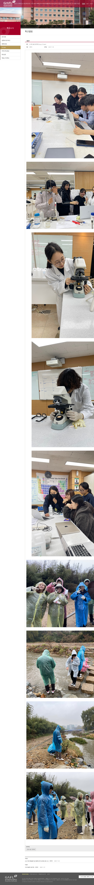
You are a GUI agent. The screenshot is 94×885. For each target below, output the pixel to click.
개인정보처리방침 (25, 874)
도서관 (78, 3)
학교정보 (51, 3)
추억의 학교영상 (5, 51)
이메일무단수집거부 (42, 874)
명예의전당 (4, 44)
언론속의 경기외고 (6, 40)
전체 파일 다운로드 (31, 849)
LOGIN (87, 3)
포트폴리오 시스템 (70, 3)
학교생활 (46, 3)
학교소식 (40, 3)
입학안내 (56, 3)
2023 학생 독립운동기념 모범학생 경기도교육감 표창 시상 (36, 861)
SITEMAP (91, 3)
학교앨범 (4, 47)
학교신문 (4, 54)
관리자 (48, 874)
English (83, 3)
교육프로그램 (29, 3)
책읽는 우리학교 (5, 58)
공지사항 (4, 36)
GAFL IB (35, 3)
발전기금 (62, 3)
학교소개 (22, 3)
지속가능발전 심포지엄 (29, 867)
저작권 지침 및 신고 (33, 874)
